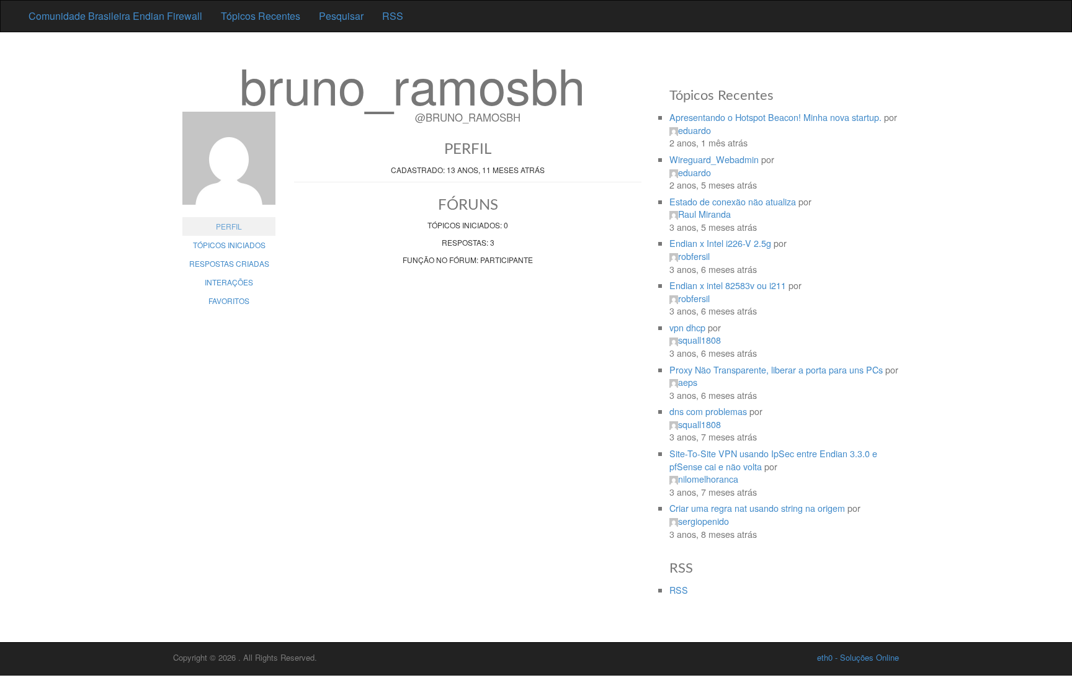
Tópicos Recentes (260, 16)
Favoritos (228, 300)
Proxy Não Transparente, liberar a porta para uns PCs (776, 369)
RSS (392, 16)
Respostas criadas (229, 263)
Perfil (229, 226)
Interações (229, 282)
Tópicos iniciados (229, 244)
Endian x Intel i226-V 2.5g (720, 242)
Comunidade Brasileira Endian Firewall (115, 16)
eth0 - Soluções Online (858, 657)
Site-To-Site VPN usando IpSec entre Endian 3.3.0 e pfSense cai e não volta (773, 460)
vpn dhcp (687, 327)
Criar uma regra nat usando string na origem (757, 507)
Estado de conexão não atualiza (732, 201)
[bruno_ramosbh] (228, 164)
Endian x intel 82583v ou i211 (727, 285)
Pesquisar (341, 16)
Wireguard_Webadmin (714, 159)
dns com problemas (708, 411)
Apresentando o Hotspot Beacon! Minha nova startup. (775, 116)
